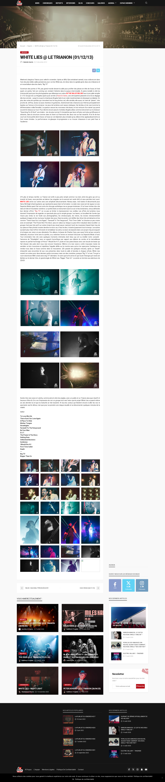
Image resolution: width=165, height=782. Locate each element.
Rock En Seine (62, 96)
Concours (90, 3)
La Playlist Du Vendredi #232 (85, 739)
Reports (59, 3)
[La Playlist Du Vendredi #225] (68, 731)
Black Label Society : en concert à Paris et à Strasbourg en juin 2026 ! (81, 655)
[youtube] (146, 769)
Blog (81, 3)
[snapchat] (142, 769)
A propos (28, 769)
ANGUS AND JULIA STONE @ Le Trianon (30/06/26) (37, 624)
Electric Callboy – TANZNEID (133, 653)
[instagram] (137, 769)
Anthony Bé (70, 660)
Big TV (37, 211)
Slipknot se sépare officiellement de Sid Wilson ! (128, 624)
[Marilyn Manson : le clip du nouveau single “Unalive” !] (116, 635)
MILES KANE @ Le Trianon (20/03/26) (80, 626)
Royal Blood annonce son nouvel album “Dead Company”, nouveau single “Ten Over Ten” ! (134, 644)
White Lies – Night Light (30, 688)
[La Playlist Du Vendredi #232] (68, 742)
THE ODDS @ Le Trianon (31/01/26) (34, 657)
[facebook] (129, 769)
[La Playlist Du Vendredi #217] (68, 719)
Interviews (70, 3)
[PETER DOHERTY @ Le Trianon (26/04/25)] (82, 681)
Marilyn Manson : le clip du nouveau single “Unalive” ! (133, 633)
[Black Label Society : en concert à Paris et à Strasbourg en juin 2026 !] (82, 649)
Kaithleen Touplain (72, 629)
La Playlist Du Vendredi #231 (85, 750)
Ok (73, 779)
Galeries (101, 3)
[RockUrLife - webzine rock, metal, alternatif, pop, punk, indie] (19, 3)
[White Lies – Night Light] (37, 681)
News (37, 3)
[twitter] (133, 769)
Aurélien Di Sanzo (27, 629)
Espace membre (126, 3)
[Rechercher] (146, 3)
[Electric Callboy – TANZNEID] (116, 656)
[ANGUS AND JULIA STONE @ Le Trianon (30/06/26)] (37, 618)
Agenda (111, 3)
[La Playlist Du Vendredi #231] (68, 753)
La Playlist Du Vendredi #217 (85, 716)
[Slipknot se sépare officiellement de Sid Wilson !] (128, 617)
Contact (81, 769)
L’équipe (37, 769)
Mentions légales (48, 769)
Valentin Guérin (28, 62)
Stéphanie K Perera (28, 692)
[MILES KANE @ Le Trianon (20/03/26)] (82, 618)
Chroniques (47, 3)
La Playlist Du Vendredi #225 (85, 727)
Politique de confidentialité (66, 769)
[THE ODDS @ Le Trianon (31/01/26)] (37, 649)
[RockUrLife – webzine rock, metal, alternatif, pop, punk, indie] (20, 769)
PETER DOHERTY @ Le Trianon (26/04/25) (82, 688)
